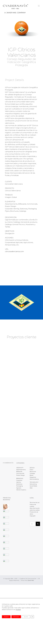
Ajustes (26, 616)
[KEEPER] (6, 556)
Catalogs (32, 473)
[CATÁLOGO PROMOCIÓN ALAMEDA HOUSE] (6, 513)
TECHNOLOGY (34, 482)
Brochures (33, 471)
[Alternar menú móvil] (39, 6)
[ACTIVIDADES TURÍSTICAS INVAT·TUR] (21, 355)
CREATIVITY (19, 467)
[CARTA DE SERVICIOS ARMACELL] (6, 538)
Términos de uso (34, 502)
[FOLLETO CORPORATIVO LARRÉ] (6, 507)
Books (31, 475)
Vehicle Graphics (21, 490)
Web (31, 488)
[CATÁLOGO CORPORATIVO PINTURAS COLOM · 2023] (6, 531)
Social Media (33, 486)
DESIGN (32, 467)
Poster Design (20, 475)
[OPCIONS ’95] (21, 426)
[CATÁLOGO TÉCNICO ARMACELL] (6, 563)
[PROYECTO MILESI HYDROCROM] (6, 519)
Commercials (20, 473)
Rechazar (16, 616)
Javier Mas (31, 580)
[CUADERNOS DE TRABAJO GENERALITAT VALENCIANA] (21, 403)
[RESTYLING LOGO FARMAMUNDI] (6, 544)
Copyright (33, 516)
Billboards (19, 471)
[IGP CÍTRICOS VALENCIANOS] (21, 379)
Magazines (33, 477)
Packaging (19, 486)
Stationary (19, 484)
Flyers (31, 469)
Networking (33, 484)
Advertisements (21, 469)
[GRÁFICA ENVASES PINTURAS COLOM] (6, 525)
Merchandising (34, 479)
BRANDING (19, 478)
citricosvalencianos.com (14, 251)
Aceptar (6, 616)
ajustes (18, 609)
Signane (18, 488)
